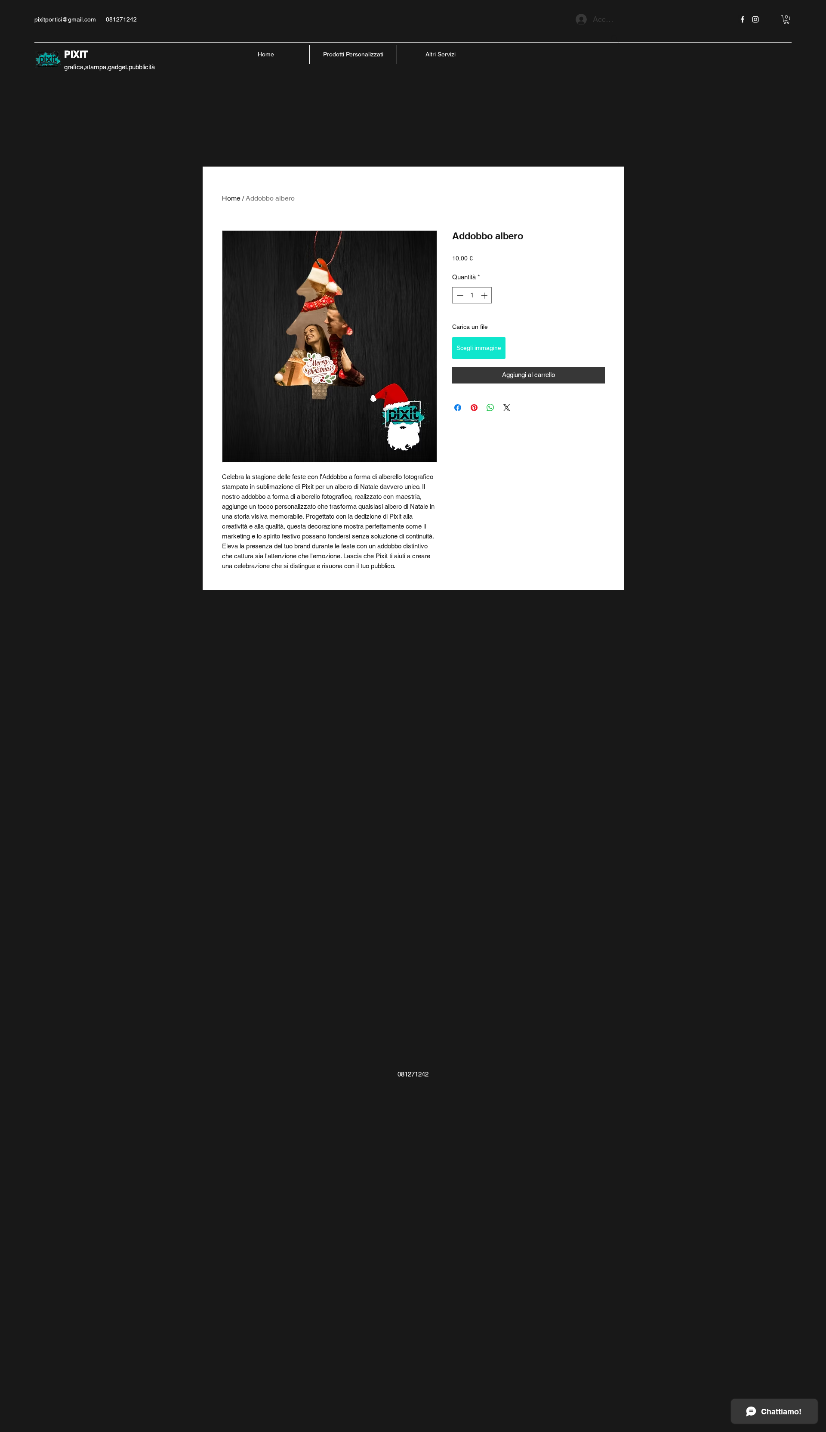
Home (231, 198)
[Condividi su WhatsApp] (490, 407)
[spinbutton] (472, 295)
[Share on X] (507, 407)
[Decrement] (459, 295)
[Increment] (485, 295)
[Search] (615, 39)
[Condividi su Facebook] (458, 407)
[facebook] (742, 19)
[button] (786, 19)
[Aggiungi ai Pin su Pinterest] (474, 407)
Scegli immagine (478, 347)
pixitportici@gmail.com (65, 19)
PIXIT (76, 54)
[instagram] (755, 19)
